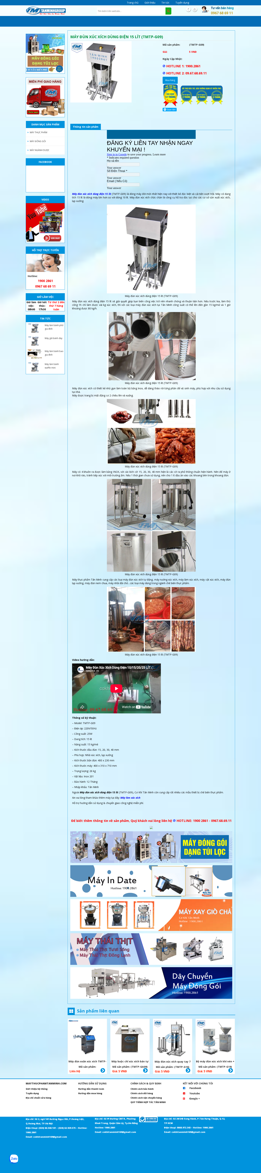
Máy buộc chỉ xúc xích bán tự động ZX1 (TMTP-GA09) (130, 1062)
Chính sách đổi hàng (141, 1093)
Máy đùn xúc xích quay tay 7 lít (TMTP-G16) (173, 1062)
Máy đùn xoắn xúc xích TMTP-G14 (87, 1062)
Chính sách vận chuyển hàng (146, 1097)
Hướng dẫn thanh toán (91, 1088)
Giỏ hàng (102, 1070)
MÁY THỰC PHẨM (38, 132)
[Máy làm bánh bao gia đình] (35, 354)
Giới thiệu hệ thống (37, 1088)
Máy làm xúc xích (130, 797)
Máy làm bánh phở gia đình (54, 327)
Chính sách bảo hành (142, 1088)
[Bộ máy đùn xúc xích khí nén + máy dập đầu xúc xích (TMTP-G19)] (215, 1039)
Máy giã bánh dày (53, 338)
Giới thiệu (150, 2)
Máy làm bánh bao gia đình (54, 353)
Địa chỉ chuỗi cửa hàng (38, 1097)
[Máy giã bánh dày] (35, 341)
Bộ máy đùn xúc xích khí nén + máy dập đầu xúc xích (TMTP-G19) (215, 1062)
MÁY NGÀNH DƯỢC (39, 150)
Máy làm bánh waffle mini (52, 366)
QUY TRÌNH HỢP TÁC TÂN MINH (148, 1102)
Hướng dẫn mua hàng (90, 1093)
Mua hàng (170, 80)
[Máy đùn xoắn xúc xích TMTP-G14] (87, 1039)
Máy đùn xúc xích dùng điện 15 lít (91, 194)
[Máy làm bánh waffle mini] (35, 366)
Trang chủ (132, 2)
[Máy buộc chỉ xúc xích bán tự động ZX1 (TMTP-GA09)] (129, 1039)
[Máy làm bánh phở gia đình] (35, 328)
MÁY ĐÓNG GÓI (38, 141)
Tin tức (165, 2)
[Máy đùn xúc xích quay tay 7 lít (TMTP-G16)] (172, 1039)
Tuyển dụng (182, 2)
